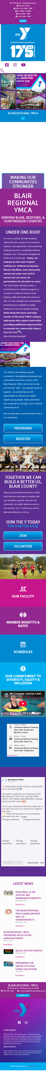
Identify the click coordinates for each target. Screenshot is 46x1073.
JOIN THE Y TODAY (23, 522)
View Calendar (12, 755)
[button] (2, 71)
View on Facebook (33, 862)
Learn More (23, 600)
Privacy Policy (32, 1066)
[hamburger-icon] (23, 118)
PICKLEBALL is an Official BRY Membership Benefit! (28, 895)
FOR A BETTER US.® (23, 526)
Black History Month (29, 950)
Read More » (20, 904)
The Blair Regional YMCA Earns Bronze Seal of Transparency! (28, 915)
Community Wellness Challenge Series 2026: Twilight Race (26, 749)
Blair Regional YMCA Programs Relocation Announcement (17, 935)
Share (42, 862)
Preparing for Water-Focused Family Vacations (26, 966)
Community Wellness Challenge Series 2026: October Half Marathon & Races (26, 729)
